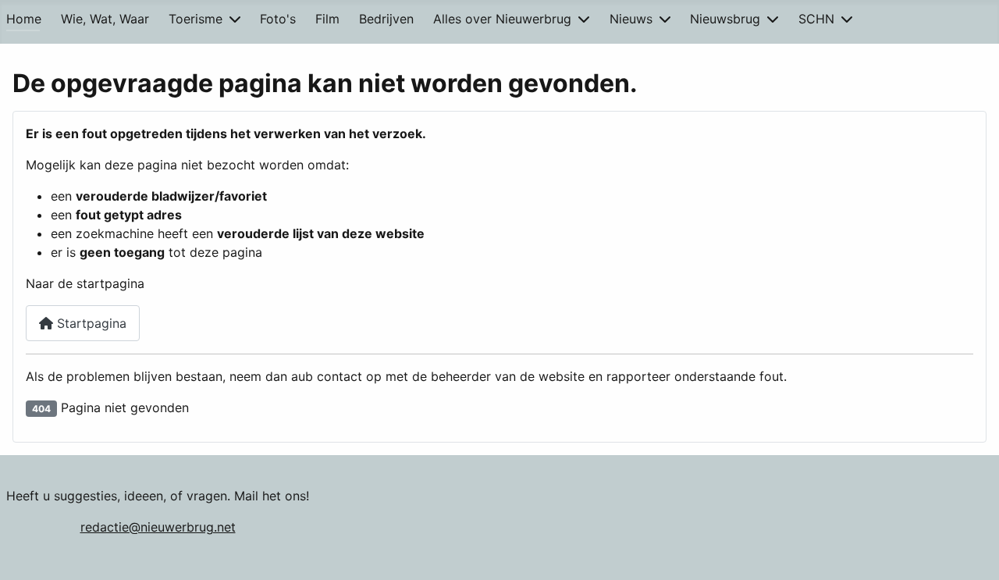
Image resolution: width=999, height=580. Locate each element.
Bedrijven (386, 19)
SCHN (816, 19)
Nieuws (631, 19)
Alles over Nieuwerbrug (502, 19)
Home (23, 19)
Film (327, 19)
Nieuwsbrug (725, 19)
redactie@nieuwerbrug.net (158, 527)
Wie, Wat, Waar (105, 19)
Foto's (278, 19)
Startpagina (89, 323)
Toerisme (195, 19)
